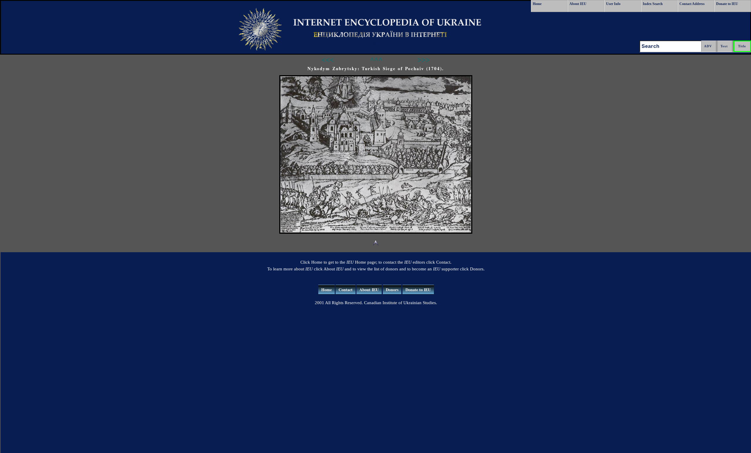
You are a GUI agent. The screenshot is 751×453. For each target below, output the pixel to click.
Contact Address (692, 4)
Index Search (653, 4)
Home (537, 4)
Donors (392, 290)
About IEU (577, 4)
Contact (346, 290)
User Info (613, 4)
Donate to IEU (727, 4)
